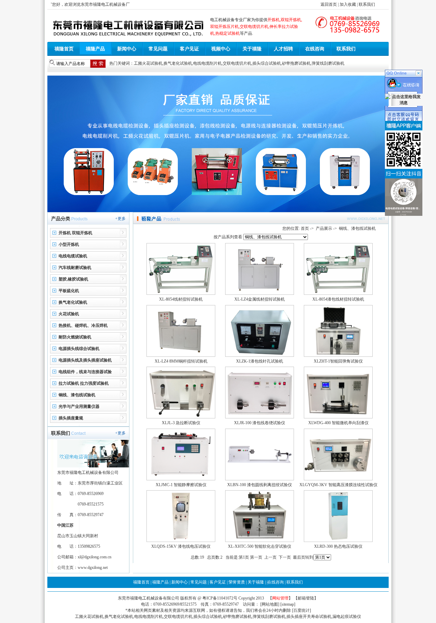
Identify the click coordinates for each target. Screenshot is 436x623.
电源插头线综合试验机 (79, 348)
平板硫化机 (69, 290)
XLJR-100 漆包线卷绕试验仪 (259, 422)
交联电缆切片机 (237, 63)
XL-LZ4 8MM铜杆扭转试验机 (181, 361)
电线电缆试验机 (73, 256)
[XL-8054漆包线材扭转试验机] (338, 293)
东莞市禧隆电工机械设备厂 (105, 4)
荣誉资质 (237, 582)
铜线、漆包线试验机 (77, 395)
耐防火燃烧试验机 (75, 337)
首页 (305, 228)
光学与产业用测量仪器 (79, 406)
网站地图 (270, 604)
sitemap (288, 604)
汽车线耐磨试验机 (75, 267)
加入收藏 (348, 4)
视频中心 (220, 48)
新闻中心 (126, 48)
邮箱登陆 (306, 598)
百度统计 (301, 610)
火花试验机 (69, 314)
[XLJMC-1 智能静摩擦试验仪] (180, 479)
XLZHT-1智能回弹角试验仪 (338, 361)
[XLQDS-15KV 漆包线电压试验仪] (180, 540)
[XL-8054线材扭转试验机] (180, 293)
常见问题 (158, 48)
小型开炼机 (69, 244)
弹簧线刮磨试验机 (328, 63)
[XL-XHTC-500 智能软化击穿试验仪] (259, 540)
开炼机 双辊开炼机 (75, 232)
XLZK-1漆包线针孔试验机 (259, 361)
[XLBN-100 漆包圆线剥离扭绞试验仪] (259, 479)
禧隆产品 (95, 48)
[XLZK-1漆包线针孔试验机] (259, 355)
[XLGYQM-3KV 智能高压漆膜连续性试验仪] (338, 479)
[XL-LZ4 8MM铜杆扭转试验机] (180, 355)
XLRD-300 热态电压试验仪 (338, 546)
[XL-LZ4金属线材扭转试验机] (259, 293)
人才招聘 (283, 48)
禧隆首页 (64, 48)
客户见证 (189, 48)
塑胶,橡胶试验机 (73, 279)
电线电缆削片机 (207, 63)
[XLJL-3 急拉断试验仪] (180, 417)
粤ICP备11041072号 (220, 598)
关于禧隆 (252, 48)
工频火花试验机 (148, 63)
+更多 (120, 218)
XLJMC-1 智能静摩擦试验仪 (181, 484)
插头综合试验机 (266, 63)
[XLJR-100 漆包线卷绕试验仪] (259, 417)
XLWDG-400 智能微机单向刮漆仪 (338, 422)
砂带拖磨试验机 (296, 63)
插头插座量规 (71, 418)
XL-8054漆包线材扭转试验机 (338, 299)
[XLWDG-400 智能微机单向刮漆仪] (338, 417)
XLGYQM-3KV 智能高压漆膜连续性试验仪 (338, 484)
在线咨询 (314, 48)
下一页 (285, 557)
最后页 (299, 557)
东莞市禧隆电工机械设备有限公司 (148, 598)
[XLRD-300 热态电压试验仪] (338, 540)
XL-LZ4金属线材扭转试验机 (259, 299)
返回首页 (329, 4)
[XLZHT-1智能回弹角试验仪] (338, 355)
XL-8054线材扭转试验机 (181, 299)
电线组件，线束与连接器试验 (85, 371)
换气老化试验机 (178, 63)
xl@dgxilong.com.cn (94, 557)
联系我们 (367, 4)
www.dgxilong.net (93, 567)
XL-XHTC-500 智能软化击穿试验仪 (259, 546)
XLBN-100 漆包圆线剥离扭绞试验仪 (259, 484)
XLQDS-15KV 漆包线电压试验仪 (181, 546)
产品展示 (324, 228)
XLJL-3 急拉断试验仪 (181, 422)
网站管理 (280, 598)
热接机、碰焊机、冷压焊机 (83, 325)
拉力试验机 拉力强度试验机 (84, 383)
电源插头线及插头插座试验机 (85, 360)
